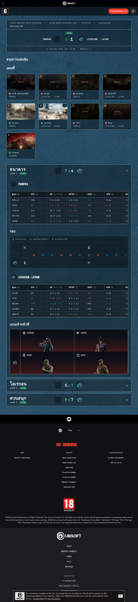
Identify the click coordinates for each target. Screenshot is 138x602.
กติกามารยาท (115, 463)
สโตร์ (69, 546)
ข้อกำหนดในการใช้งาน (69, 585)
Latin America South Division (25, 23)
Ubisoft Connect (69, 551)
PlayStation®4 (69, 477)
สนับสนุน (69, 567)
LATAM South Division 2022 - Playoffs (69, 23)
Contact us (69, 576)
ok (120, 596)
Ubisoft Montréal (22, 458)
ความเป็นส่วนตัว (69, 580)
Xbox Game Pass (69, 458)
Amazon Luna (69, 487)
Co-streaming (117, 11)
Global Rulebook (116, 458)
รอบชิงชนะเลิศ (104, 23)
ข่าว (69, 562)
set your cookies (53, 599)
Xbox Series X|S (69, 463)
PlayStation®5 (69, 472)
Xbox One (69, 468)
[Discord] (69, 419)
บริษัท (69, 557)
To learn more (38, 599)
